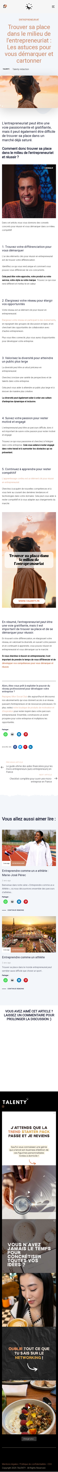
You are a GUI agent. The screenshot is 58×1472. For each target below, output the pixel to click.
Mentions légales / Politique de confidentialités (24, 1464)
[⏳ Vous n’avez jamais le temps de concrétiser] (29, 1246)
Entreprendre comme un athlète (29, 953)
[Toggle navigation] (46, 7)
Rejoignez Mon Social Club (14, 696)
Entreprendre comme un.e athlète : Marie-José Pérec (29, 871)
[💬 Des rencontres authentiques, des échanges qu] (29, 1354)
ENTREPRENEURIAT (29, 19)
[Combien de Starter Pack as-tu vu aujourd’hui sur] (29, 1138)
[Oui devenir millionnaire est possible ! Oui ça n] (29, 1407)
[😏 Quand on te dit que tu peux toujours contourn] (29, 1300)
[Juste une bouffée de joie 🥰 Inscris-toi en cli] (29, 1192)
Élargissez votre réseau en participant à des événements (29, 320)
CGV (50, 1464)
